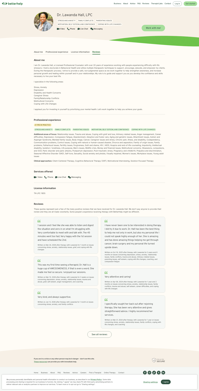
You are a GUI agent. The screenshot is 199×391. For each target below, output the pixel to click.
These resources (40, 362)
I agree (166, 382)
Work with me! (153, 28)
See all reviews (99, 334)
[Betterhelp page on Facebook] (144, 374)
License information (80, 52)
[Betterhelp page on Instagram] (149, 374)
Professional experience (57, 52)
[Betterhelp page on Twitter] (158, 374)
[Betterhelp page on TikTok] (153, 374)
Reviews (96, 52)
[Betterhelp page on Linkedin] (163, 374)
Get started (190, 4)
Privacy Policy (96, 379)
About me (38, 52)
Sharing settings (150, 382)
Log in (177, 4)
